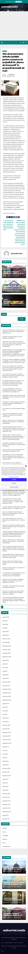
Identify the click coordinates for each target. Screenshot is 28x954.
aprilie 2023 (5, 761)
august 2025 (5, 660)
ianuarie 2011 (5, 819)
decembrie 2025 (6, 646)
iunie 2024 (5, 710)
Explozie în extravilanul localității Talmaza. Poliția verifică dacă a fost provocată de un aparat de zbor (13, 526)
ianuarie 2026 (6, 642)
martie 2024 (5, 721)
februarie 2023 (6, 768)
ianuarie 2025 (6, 685)
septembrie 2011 (6, 811)
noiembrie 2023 (6, 736)
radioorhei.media (9, 7)
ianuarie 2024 (6, 728)
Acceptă (14, 479)
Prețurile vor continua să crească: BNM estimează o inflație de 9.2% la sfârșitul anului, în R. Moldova (13, 592)
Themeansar (14, 939)
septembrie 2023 (6, 743)
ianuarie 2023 (6, 772)
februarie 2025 (6, 682)
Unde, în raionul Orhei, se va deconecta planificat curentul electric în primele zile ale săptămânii (13, 422)
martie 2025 (5, 678)
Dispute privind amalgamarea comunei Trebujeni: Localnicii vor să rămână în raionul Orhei (12, 415)
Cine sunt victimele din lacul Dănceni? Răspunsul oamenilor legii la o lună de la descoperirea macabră (13, 513)
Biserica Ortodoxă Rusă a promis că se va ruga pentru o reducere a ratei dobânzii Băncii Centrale (13, 331)
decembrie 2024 (6, 689)
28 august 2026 (9, 871)
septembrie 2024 (6, 700)
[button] (26, 466)
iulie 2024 (5, 707)
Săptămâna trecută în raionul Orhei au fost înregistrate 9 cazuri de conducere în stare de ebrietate (13, 397)
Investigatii (5, 835)
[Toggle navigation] (26, 42)
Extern (4, 832)
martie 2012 (5, 790)
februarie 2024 (6, 725)
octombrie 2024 (6, 696)
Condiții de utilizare (9, 942)
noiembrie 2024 (6, 692)
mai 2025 (4, 671)
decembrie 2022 (6, 775)
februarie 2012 (6, 793)
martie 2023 (5, 765)
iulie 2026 (4, 620)
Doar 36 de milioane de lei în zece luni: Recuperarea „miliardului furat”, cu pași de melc (13, 520)
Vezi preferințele (14, 487)
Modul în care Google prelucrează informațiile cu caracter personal (14, 946)
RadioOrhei (11, 74)
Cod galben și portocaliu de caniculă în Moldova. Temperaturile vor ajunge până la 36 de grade (13, 444)
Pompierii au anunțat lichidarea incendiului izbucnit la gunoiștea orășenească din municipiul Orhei (13, 403)
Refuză (14, 483)
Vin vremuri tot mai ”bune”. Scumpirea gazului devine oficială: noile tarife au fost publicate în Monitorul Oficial (13, 375)
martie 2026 (5, 635)
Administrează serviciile (13, 476)
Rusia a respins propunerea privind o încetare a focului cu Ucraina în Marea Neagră (12, 562)
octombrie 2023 (6, 739)
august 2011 (5, 815)
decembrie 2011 (6, 801)
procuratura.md (11, 213)
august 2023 (5, 746)
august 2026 (5, 617)
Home (2, 942)
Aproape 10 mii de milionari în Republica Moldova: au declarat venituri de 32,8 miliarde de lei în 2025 (13, 581)
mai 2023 (4, 757)
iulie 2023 (4, 750)
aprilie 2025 (5, 674)
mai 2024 (4, 714)
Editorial (4, 828)
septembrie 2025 (6, 656)
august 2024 (5, 703)
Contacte (16, 942)
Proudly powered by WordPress (8, 937)
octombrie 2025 (6, 653)
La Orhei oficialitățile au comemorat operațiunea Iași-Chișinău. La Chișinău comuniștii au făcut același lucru (12, 390)
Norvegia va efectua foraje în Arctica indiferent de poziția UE (13, 884)
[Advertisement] (14, 26)
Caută (4, 314)
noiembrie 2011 (6, 804)
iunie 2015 (5, 783)
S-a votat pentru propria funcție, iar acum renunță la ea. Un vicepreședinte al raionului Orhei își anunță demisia (13, 574)
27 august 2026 (9, 917)
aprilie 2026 (5, 631)
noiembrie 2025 (6, 649)
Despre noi (21, 942)
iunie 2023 (5, 754)
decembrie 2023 (6, 732)
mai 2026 (4, 628)
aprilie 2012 (5, 786)
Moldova (4, 51)
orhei (3, 842)
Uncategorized (6, 846)
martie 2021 (5, 779)
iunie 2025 (5, 667)
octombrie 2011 (6, 808)
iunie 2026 (5, 624)
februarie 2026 (6, 638)
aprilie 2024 (5, 718)
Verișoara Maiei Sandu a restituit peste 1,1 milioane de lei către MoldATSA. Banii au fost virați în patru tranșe (13, 556)
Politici (2, 950)
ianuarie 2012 (5, 797)
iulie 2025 (4, 664)
